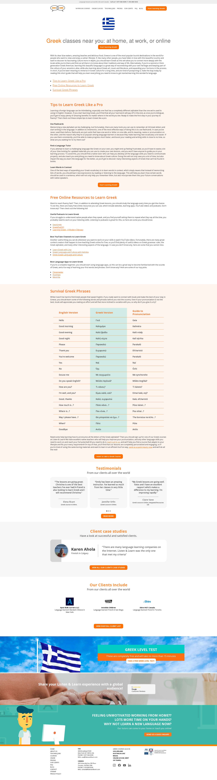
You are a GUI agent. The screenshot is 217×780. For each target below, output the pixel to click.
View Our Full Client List (108, 626)
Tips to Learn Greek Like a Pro (69, 80)
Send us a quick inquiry (157, 734)
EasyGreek (57, 224)
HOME (52, 749)
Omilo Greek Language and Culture (68, 255)
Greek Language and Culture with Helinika (71, 252)
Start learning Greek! (156, 8)
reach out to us (113, 442)
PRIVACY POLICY (55, 774)
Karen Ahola (83, 549)
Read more (108, 516)
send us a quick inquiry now (140, 447)
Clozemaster (58, 272)
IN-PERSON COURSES (83, 8)
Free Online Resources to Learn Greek (73, 85)
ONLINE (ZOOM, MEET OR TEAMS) (121, 759)
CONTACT (53, 769)
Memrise (56, 277)
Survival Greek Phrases (65, 89)
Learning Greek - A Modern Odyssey (68, 229)
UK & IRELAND (118, 751)
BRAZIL (115, 756)
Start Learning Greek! (108, 185)
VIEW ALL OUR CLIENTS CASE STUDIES (108, 567)
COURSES (53, 756)
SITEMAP (53, 772)
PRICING (120, 8)
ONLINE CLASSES (97, 8)
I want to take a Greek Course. (108, 456)
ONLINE (52, 758)
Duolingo (57, 275)
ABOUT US (53, 751)
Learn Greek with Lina (62, 249)
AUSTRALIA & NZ (119, 753)
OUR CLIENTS (128, 8)
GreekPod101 (58, 227)
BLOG (141, 8)
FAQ (136, 8)
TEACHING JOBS (110, 8)
